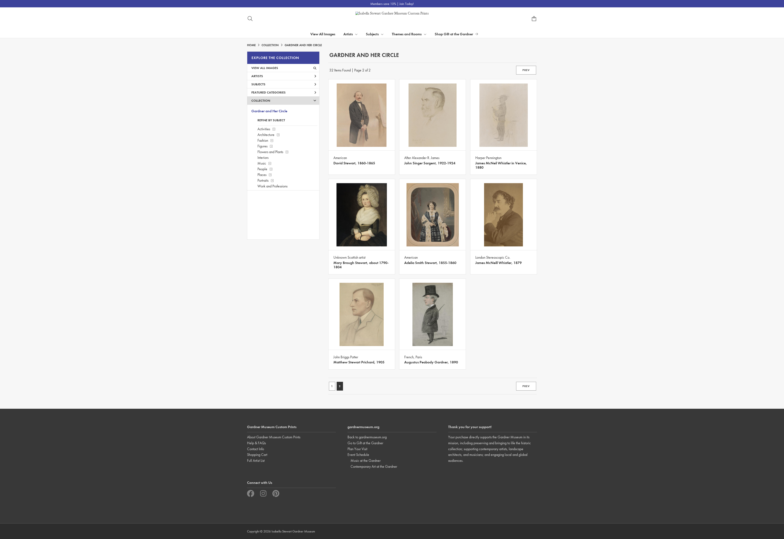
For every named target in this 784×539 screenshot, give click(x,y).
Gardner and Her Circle (269, 111)
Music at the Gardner (366, 460)
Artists (257, 76)
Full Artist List (256, 460)
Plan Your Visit (357, 449)
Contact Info (255, 449)
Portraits (262, 180)
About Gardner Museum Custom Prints (273, 437)
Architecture (265, 134)
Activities (263, 129)
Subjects (258, 84)
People (262, 169)
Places (261, 174)
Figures (262, 146)
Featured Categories (268, 92)
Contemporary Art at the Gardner (374, 466)
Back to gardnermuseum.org (367, 437)
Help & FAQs (256, 443)
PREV (526, 70)
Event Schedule (358, 454)
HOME (251, 45)
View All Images (322, 34)
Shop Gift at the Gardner (454, 34)
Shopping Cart (257, 454)
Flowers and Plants (270, 151)
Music (261, 163)
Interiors (262, 157)
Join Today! (406, 4)
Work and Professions (272, 186)
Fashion (262, 140)
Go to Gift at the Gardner (365, 443)
